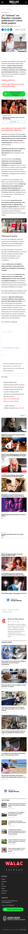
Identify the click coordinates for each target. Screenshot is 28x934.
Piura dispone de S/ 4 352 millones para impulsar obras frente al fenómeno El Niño (16, 814)
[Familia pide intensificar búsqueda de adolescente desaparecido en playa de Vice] (14, 766)
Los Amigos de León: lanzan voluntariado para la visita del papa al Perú (13, 754)
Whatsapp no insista (7, 612)
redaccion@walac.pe (12, 900)
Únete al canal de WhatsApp (15, 94)
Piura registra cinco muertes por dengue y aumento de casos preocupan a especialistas (13, 662)
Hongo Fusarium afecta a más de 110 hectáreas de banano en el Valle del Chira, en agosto (17, 841)
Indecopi (4, 609)
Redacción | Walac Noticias (7, 26)
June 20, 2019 (19, 408)
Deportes (3, 893)
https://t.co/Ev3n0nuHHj (11, 399)
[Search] (26, 2)
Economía (3, 886)
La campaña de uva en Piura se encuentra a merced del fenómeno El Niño (17, 822)
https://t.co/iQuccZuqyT (11, 401)
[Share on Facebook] (2, 29)
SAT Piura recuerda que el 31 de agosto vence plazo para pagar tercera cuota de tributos (13, 709)
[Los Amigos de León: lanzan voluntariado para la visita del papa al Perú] (14, 744)
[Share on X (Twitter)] (5, 29)
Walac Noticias (20, 373)
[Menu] (2, 2)
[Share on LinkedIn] (11, 29)
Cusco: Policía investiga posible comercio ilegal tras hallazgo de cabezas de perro (13, 731)
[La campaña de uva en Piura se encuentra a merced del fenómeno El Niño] (4, 822)
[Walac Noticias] (14, 2)
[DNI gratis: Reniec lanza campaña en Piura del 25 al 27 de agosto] (14, 676)
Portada (3, 879)
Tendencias (4, 890)
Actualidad (4, 12)
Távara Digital (23, 929)
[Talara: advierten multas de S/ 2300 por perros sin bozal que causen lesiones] (4, 850)
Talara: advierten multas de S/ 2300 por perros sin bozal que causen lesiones (16, 850)
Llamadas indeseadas (13, 609)
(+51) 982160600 (10, 905)
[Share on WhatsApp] (8, 29)
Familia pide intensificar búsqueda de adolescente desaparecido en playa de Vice (13, 776)
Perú (2, 883)
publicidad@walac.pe (6, 902)
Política (3, 888)
